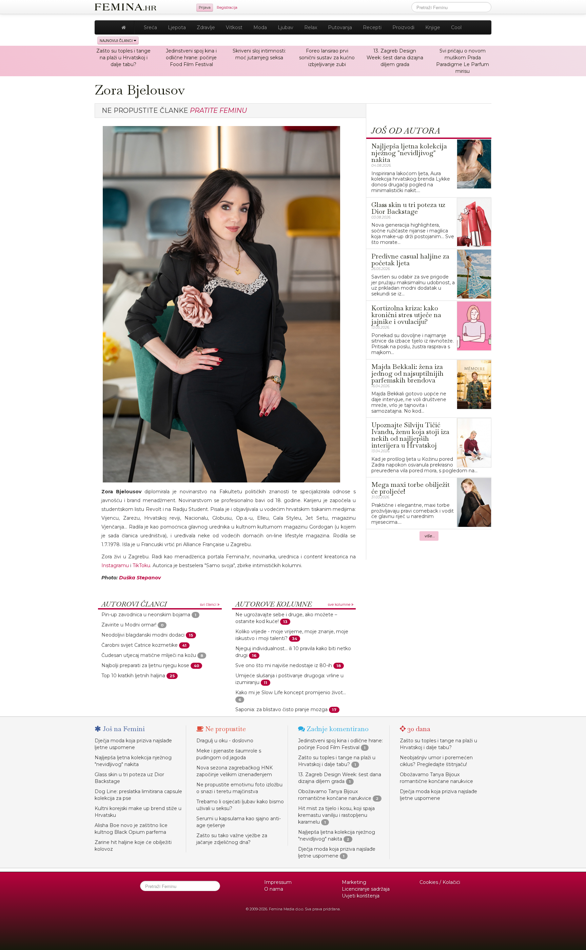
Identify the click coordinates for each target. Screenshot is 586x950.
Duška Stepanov (140, 578)
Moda (260, 27)
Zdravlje (206, 27)
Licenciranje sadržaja (366, 889)
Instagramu (115, 565)
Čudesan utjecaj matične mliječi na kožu (148, 655)
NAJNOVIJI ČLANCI (117, 40)
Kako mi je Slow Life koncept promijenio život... (290, 692)
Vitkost (234, 27)
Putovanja (340, 27)
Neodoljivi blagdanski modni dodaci (142, 635)
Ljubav (285, 27)
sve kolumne (339, 604)
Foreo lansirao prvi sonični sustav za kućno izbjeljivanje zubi (327, 57)
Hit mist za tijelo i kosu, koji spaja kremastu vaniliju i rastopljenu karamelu (336, 815)
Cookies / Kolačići (439, 882)
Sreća (150, 27)
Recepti (372, 27)
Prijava (205, 7)
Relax (310, 27)
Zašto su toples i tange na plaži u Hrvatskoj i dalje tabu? (123, 57)
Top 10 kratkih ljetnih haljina (133, 676)
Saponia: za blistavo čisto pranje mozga (281, 709)
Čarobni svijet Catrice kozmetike (139, 645)
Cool (456, 27)
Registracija (227, 7)
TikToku (141, 565)
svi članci (208, 604)
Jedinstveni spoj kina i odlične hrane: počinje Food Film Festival (191, 57)
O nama (273, 889)
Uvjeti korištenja (360, 896)
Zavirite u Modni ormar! (128, 625)
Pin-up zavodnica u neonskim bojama (145, 615)
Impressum (278, 882)
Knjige (432, 27)
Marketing (354, 882)
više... (430, 536)
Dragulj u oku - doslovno (224, 741)
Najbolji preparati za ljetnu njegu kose (145, 665)
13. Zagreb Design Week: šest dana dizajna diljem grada (395, 57)
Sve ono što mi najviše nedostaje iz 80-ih (283, 665)
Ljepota (177, 27)
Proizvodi (403, 27)
